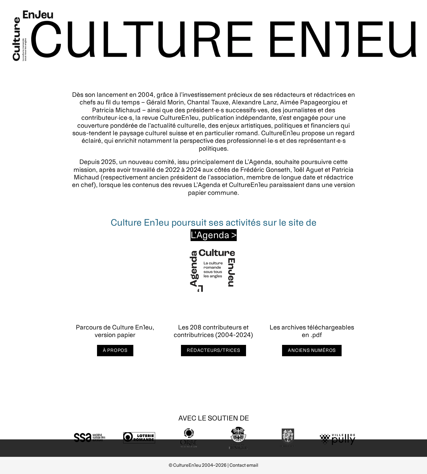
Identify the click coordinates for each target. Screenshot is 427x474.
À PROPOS (115, 350)
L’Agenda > (214, 235)
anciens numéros (312, 350)
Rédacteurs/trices (213, 350)
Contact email (243, 465)
